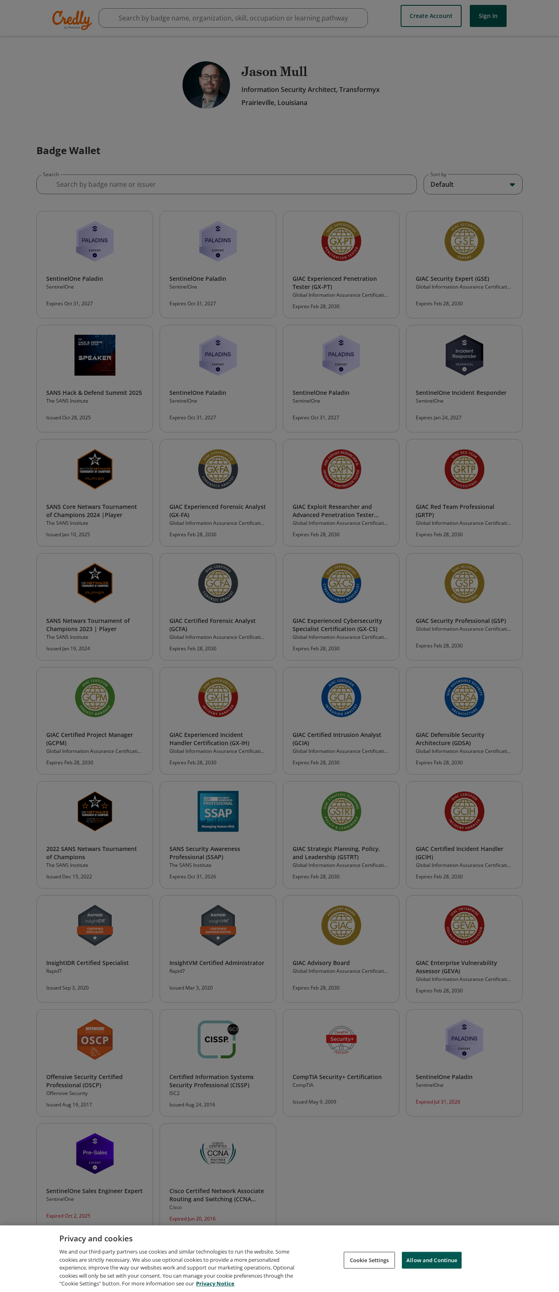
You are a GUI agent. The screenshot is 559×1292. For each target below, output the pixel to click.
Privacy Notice (215, 1283)
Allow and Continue (431, 1259)
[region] (279, 1258)
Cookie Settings (369, 1259)
